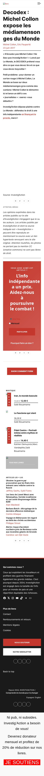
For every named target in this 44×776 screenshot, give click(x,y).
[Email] (28, 201)
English (38, 697)
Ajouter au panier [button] (9, 402)
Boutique (10, 390)
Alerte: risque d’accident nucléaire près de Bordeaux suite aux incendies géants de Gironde (21, 529)
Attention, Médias (10, 207)
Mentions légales (11, 625)
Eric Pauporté (24, 44)
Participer (22, 331)
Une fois (16, 319)
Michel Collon (9, 44)
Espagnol (30, 697)
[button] (22, 371)
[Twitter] (20, 201)
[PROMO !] (7, 429)
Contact (7, 614)
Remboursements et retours (17, 619)
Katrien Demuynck (23, 444)
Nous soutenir (22, 642)
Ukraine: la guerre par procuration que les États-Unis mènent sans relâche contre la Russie (20, 484)
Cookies (7, 630)
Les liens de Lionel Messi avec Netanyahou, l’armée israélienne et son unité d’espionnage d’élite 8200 (21, 498)
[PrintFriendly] (24, 201)
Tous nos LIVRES (16, 462)
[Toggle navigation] (39, 3)
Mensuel (15, 323)
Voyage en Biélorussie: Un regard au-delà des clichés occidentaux (21, 519)
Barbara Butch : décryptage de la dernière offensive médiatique (21, 509)
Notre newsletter (22, 652)
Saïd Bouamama (22, 404)
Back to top (8, 671)
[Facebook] (15, 201)
